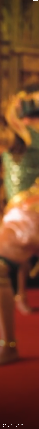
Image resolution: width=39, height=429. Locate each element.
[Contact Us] (37, 1)
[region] (19, 214)
